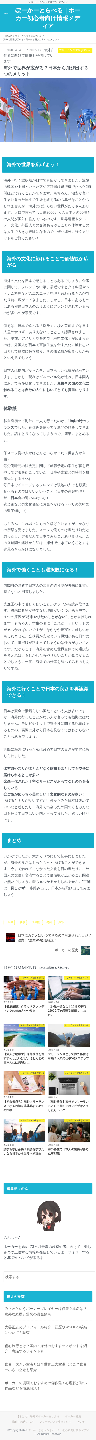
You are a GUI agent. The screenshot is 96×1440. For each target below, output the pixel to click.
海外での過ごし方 (23, 1421)
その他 (81, 1421)
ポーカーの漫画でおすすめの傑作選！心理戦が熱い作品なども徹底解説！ (46, 1385)
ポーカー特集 (73, 1416)
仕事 (22, 922)
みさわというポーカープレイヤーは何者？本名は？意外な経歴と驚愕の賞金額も (46, 1311)
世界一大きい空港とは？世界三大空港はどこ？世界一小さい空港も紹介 (46, 1367)
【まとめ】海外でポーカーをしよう (38, 1416)
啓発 (49, 922)
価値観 (36, 922)
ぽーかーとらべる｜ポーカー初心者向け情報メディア (48, 18)
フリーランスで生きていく (24, 915)
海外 (61, 922)
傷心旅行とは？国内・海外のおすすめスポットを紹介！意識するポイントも (46, 1348)
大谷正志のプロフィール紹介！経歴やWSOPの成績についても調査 (46, 1330)
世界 (10, 922)
